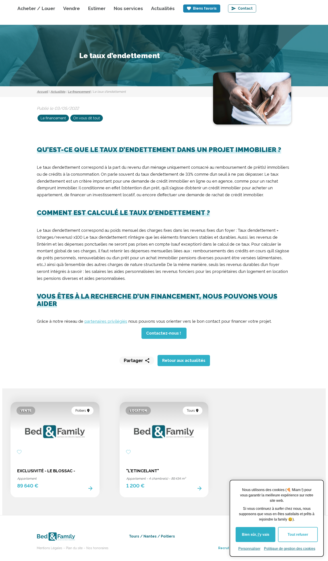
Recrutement (229, 548)
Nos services (128, 8)
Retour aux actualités (183, 360)
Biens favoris (205, 8)
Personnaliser (249, 548)
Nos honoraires (97, 548)
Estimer (97, 8)
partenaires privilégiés (105, 321)
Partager (133, 360)
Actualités (163, 8)
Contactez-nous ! (164, 333)
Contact (245, 8)
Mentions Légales (49, 548)
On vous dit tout (86, 118)
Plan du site (74, 548)
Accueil (42, 91)
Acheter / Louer (36, 8)
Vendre (71, 8)
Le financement (79, 91)
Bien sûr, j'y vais (255, 534)
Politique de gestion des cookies (289, 548)
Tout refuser (298, 534)
